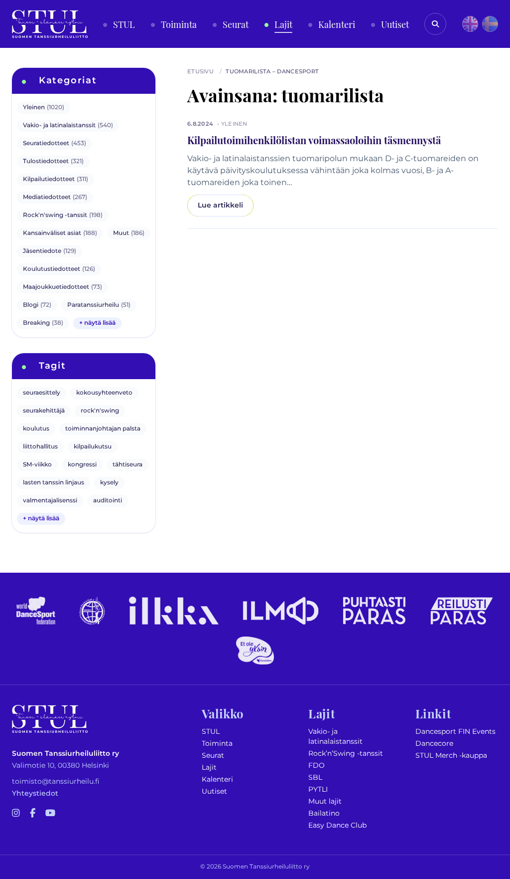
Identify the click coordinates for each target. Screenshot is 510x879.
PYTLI (318, 789)
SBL (315, 777)
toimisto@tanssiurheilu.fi (56, 781)
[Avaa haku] (435, 24)
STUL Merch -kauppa (451, 755)
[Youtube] (50, 814)
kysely (109, 482)
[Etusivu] (50, 24)
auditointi (107, 500)
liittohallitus (40, 446)
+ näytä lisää (97, 323)
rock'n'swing (100, 411)
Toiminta (217, 743)
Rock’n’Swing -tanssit (345, 753)
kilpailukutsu (93, 446)
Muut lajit (325, 801)
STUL (211, 731)
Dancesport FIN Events (455, 731)
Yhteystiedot (35, 793)
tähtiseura (127, 464)
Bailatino (324, 813)
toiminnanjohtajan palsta (102, 429)
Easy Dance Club (337, 825)
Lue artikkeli (220, 205)
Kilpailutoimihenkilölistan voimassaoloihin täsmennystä (314, 140)
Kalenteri (217, 779)
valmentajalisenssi (50, 500)
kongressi (82, 464)
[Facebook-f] (32, 814)
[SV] (490, 24)
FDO (316, 765)
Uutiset (214, 791)
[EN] (470, 24)
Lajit (209, 767)
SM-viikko (37, 464)
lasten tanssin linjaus (53, 482)
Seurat (213, 755)
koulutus (36, 429)
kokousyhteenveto (104, 393)
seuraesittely (41, 393)
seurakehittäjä (44, 411)
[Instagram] (16, 814)
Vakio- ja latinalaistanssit (335, 736)
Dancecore (434, 743)
